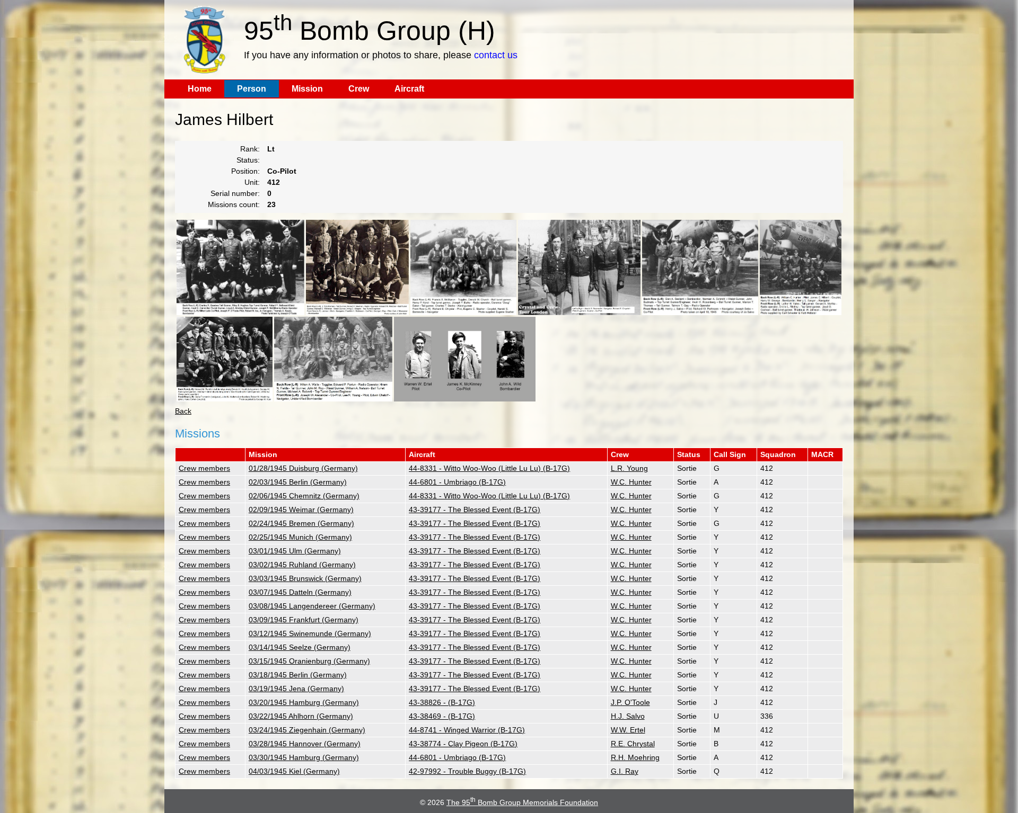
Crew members (204, 468)
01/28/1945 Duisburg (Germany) (303, 468)
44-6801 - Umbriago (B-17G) (457, 482)
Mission (307, 88)
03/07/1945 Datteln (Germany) (300, 592)
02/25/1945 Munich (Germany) (300, 537)
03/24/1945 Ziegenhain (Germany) (307, 730)
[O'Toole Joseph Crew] (240, 267)
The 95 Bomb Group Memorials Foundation (522, 802)
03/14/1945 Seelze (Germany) (299, 647)
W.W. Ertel (628, 730)
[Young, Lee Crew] (333, 359)
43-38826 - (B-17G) (442, 702)
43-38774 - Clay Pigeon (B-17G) (463, 743)
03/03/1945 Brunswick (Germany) (305, 578)
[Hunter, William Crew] (800, 267)
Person (251, 88)
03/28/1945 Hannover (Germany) (305, 743)
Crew (358, 88)
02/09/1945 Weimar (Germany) (301, 509)
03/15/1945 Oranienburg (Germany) (309, 661)
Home (200, 88)
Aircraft (409, 88)
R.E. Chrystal (633, 743)
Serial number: (235, 193)
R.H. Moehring (635, 757)
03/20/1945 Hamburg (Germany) (304, 702)
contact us (495, 55)
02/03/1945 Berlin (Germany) (298, 482)
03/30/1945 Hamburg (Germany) (304, 757)
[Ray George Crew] (357, 267)
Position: (245, 171)
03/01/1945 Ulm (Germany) (295, 551)
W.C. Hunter (631, 482)
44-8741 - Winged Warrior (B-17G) (467, 730)
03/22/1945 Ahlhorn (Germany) (301, 716)
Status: (248, 160)
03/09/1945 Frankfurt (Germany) (303, 619)
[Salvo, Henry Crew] (700, 267)
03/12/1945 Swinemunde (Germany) (310, 633)
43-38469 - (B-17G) (442, 716)
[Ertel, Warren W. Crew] (465, 359)
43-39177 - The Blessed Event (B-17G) (474, 509)
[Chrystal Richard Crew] (463, 267)
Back (183, 411)
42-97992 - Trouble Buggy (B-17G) (467, 771)
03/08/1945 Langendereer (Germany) (312, 606)
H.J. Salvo (628, 716)
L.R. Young (629, 468)
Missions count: (234, 204)
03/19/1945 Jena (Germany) (296, 688)
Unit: (252, 182)
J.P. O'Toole (630, 702)
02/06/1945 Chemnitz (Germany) (304, 496)
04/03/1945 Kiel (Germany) (294, 771)
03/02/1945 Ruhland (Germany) (302, 564)
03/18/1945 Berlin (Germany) (298, 675)
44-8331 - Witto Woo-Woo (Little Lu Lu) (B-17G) (489, 468)
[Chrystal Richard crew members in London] (579, 267)
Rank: (250, 149)
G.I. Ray (624, 771)
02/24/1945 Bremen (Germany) (301, 523)
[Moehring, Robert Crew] (225, 359)
